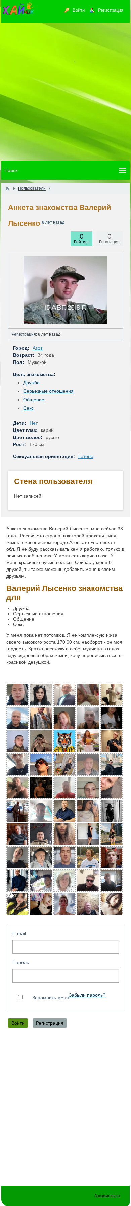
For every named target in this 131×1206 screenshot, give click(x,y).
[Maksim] (41, 787)
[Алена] (111, 904)
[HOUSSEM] (41, 764)
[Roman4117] (17, 741)
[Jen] (111, 718)
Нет (34, 423)
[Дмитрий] (41, 857)
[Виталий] (17, 811)
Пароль (20, 962)
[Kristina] (111, 811)
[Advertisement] (65, 92)
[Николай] (17, 880)
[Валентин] (64, 811)
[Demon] (41, 811)
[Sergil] (41, 834)
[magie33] (17, 904)
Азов (38, 348)
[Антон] (17, 834)
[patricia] (88, 857)
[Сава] (17, 787)
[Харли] (111, 694)
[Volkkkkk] (17, 694)
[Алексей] (17, 718)
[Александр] (64, 787)
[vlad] (88, 880)
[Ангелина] (88, 694)
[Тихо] (41, 880)
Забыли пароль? (87, 995)
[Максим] (64, 741)
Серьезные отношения (48, 391)
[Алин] (17, 857)
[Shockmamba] (111, 787)
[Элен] (88, 811)
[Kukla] (41, 694)
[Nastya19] (111, 834)
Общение (33, 399)
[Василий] (17, 764)
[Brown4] (88, 834)
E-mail (19, 933)
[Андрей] (88, 764)
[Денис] (64, 694)
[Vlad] (64, 904)
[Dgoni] (64, 857)
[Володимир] (88, 787)
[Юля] (41, 741)
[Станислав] (111, 741)
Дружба (31, 382)
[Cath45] (64, 764)
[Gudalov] (88, 718)
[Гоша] (111, 880)
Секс (28, 408)
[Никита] (41, 718)
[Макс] (111, 857)
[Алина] (64, 834)
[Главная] (7, 188)
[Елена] (64, 880)
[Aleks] (111, 764)
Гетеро (85, 456)
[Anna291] (64, 718)
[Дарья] (88, 741)
